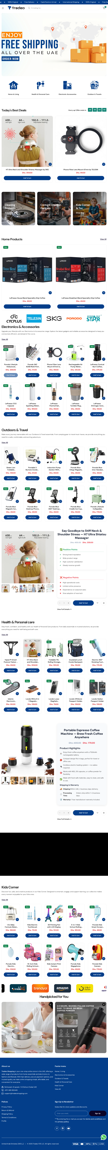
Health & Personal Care (63, 1082)
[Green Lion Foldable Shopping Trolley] (11, 456)
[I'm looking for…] (29, 8)
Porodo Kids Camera (97, 965)
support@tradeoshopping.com (16, 1093)
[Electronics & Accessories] (67, 85)
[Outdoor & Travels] (94, 85)
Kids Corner (59, 1086)
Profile (4, 1121)
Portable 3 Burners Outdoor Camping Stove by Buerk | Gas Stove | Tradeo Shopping (32, 468)
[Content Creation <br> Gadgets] (54, 208)
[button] (50, 72)
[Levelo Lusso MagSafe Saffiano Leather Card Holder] (54, 687)
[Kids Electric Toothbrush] (32, 913)
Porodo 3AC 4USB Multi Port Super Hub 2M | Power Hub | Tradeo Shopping (32, 365)
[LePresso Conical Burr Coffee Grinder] (97, 353)
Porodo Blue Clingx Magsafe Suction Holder (76, 468)
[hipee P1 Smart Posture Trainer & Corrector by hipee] (11, 648)
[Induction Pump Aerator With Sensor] (54, 456)
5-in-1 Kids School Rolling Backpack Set (75, 926)
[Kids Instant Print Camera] (54, 952)
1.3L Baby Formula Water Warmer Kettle (11, 926)
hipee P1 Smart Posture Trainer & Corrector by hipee (11, 661)
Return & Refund (8, 1110)
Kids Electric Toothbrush (32, 926)
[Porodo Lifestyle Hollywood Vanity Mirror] (11, 353)
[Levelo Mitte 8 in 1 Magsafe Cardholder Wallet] (32, 687)
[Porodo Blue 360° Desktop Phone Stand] (54, 495)
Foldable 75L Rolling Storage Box (54, 661)
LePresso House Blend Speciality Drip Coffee (27, 298)
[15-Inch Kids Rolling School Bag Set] (32, 952)
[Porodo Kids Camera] (97, 952)
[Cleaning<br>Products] (18, 208)
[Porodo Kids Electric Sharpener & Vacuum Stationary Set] (11, 952)
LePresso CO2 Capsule (10, 404)
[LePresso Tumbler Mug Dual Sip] (75, 392)
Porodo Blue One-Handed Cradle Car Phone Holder (97, 468)
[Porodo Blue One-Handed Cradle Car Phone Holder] (97, 456)
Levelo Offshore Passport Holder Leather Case (75, 700)
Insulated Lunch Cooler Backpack (75, 661)
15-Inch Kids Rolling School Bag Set (32, 965)
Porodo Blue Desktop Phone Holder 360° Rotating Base (32, 508)
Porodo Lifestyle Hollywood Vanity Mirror (10, 365)
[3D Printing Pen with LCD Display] (54, 913)
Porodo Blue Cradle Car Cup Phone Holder (75, 508)
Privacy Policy (7, 1107)
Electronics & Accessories (65, 1075)
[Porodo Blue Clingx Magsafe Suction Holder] (75, 456)
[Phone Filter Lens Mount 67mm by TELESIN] (80, 141)
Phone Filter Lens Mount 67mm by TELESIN (80, 169)
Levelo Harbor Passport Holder (97, 700)
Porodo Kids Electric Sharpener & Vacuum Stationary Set (11, 965)
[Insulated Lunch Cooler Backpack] (75, 648)
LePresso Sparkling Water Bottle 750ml (32, 404)
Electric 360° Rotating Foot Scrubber (97, 661)
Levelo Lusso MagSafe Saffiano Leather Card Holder (54, 700)
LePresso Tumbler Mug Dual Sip (75, 404)
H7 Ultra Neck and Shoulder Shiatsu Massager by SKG (27, 169)
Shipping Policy (7, 1114)
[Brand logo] (25, 318)
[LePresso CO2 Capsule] (11, 392)
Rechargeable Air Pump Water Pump (75, 365)
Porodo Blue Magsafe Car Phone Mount (10, 508)
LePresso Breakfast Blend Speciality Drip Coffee (81, 298)
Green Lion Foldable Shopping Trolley (11, 468)
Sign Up (98, 1113)
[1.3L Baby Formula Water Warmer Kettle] (11, 913)
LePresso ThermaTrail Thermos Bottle (54, 404)
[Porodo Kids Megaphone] (75, 952)
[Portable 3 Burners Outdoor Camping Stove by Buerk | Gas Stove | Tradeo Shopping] (32, 456)
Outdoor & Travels (61, 1078)
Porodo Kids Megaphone (75, 965)
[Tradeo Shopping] (16, 8)
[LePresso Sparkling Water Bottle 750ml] (32, 392)
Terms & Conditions (9, 1117)
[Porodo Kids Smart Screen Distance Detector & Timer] (97, 913)
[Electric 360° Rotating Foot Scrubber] (97, 648)
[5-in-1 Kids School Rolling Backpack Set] (75, 913)
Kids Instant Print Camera (54, 965)
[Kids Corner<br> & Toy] (89, 208)
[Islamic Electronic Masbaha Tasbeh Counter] (11, 687)
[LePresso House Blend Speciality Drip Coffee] (27, 269)
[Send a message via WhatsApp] (103, 1137)
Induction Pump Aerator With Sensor (54, 468)
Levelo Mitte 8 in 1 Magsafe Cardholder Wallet (32, 700)
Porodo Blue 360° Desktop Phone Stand (53, 508)
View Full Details (63, 609)
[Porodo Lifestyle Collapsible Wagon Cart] (97, 495)
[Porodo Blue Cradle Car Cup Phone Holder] (75, 495)
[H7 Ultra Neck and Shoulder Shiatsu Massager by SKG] (27, 141)
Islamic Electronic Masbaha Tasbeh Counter (11, 700)
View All (103, 239)
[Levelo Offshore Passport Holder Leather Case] (75, 687)
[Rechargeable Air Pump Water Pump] (75, 353)
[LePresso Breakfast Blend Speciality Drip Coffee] (80, 269)
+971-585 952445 (11, 1090)
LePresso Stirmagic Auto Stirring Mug (97, 404)
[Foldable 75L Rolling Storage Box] (54, 648)
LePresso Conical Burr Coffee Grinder (97, 365)
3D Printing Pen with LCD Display (54, 926)
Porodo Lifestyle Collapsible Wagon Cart (97, 508)
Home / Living (60, 1071)
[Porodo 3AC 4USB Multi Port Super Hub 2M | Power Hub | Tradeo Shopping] (32, 353)
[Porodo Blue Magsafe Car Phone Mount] (11, 495)
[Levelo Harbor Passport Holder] (97, 687)
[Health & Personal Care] (40, 85)
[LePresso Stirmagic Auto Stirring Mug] (97, 392)
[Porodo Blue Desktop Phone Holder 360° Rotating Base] (32, 495)
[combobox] (63, 8)
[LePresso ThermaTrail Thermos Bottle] (54, 392)
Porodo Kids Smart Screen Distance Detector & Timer (97, 926)
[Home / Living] (13, 85)
